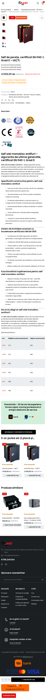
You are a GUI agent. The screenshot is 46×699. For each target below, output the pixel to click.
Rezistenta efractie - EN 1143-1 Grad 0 (22, 11)
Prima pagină (6, 10)
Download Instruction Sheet (11, 69)
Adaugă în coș (29, 680)
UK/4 (3, 345)
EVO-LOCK (10, 103)
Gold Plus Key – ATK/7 (32, 468)
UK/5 (3, 363)
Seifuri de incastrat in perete (19, 97)
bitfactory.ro (28, 657)
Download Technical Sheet (11, 65)
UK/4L (4, 354)
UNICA (28, 103)
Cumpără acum (9, 696)
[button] (42, 18)
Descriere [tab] (5, 111)
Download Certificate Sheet (11, 67)
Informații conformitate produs (18, 432)
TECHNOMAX (19, 103)
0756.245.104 (8, 559)
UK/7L (4, 391)
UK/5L (4, 372)
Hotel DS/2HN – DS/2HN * (11, 518)
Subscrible (42, 579)
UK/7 (3, 382)
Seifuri (16, 10)
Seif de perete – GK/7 (10, 468)
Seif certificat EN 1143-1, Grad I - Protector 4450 (32, 519)
